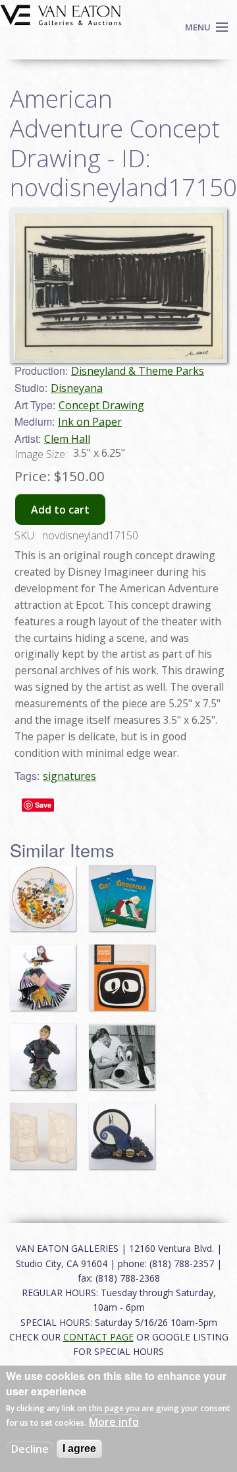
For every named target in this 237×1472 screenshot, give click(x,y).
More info (114, 1421)
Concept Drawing (101, 405)
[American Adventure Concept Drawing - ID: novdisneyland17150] (118, 285)
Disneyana (77, 388)
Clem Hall (67, 439)
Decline (30, 1449)
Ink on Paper (90, 421)
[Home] (61, 14)
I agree (79, 1448)
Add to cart (60, 509)
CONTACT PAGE (98, 1337)
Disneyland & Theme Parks (137, 371)
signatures (69, 776)
